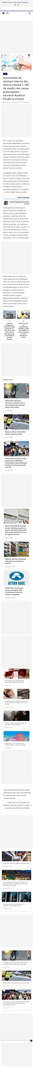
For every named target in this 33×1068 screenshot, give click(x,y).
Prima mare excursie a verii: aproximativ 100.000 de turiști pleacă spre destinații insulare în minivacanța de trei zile (16, 1003)
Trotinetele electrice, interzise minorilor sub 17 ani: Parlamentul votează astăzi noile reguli (19, 203)
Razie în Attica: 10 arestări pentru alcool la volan (16, 983)
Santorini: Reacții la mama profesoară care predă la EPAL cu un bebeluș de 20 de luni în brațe (16, 702)
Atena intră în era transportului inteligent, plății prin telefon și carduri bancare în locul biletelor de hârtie (16, 805)
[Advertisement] (16, 37)
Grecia (5, 73)
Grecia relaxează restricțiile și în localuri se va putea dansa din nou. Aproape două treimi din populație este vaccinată (15, 884)
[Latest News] (3, 13)
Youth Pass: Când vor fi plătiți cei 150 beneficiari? (16, 863)
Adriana (18, 102)
